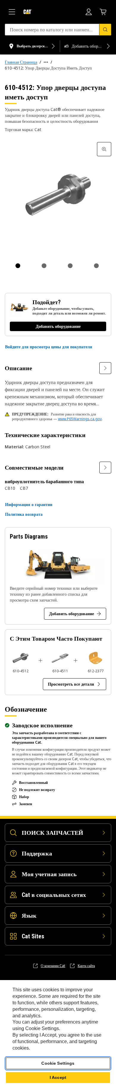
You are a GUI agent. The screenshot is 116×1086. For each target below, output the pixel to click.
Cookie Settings (57, 1063)
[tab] (18, 266)
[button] (48, 347)
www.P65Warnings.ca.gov (80, 418)
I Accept (58, 1077)
